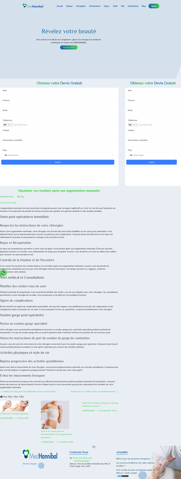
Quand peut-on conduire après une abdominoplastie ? (94, 391)
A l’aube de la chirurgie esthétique (14, 414)
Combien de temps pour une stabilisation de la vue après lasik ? (28, 391)
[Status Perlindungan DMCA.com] (122, 476)
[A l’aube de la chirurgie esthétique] (14, 402)
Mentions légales (30, 463)
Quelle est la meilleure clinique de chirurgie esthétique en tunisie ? (100, 404)
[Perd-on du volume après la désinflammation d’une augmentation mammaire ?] (55, 402)
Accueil (60, 6)
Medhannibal (8, 196)
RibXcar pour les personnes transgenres (133, 458)
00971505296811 (81, 460)
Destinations (133, 6)
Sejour (106, 6)
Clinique (69, 6)
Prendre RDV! (68, 47)
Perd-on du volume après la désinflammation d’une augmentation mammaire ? (56, 434)
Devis (154, 6)
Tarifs (115, 6)
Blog (144, 6)
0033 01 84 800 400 (82, 458)
